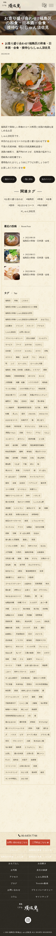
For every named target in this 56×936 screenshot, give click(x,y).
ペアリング (33, 483)
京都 (21, 433)
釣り (32, 464)
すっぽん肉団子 (11, 678)
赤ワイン (21, 439)
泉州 (7, 445)
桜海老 (44, 382)
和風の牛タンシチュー (38, 395)
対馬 (17, 628)
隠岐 (7, 458)
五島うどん (43, 426)
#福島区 (30, 199)
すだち (34, 558)
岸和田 (32, 722)
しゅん (38, 621)
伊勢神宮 (35, 514)
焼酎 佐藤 (20, 382)
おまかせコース (11, 420)
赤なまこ (42, 357)
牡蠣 (7, 414)
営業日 (29, 684)
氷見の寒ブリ (10, 395)
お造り (27, 590)
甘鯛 (14, 533)
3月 (29, 716)
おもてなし (45, 319)
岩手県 (22, 565)
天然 (14, 659)
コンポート (9, 439)
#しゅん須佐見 (28, 211)
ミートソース (10, 766)
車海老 (29, 451)
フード (18, 344)
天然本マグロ (40, 640)
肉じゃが (24, 709)
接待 (7, 483)
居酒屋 (8, 508)
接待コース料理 (39, 678)
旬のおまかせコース (13, 596)
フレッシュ (43, 646)
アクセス (40, 326)
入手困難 (8, 552)
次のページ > (47, 179)
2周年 (30, 728)
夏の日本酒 (18, 753)
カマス (38, 351)
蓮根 (33, 697)
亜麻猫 (8, 376)
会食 (14, 483)
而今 (39, 653)
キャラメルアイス (37, 477)
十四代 (18, 552)
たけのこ (38, 344)
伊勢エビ (17, 590)
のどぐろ (38, 634)
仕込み (36, 533)
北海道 (20, 615)
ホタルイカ (43, 414)
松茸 (41, 571)
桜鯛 (46, 508)
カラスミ (8, 357)
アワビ (38, 433)
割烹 (33, 539)
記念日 (22, 483)
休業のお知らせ (22, 514)
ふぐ (12, 363)
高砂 (32, 401)
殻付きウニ (9, 571)
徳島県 (18, 747)
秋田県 (8, 690)
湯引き (45, 728)
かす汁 (46, 653)
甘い (40, 747)
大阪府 (30, 577)
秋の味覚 (26, 609)
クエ (21, 659)
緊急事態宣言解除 (37, 445)
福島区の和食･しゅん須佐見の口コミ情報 (21, 307)
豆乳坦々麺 (9, 558)
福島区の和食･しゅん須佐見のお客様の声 (21, 319)
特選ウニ (33, 489)
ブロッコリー (18, 741)
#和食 (40, 199)
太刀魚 (37, 407)
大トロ (41, 376)
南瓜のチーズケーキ (13, 521)
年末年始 (19, 684)
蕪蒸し (18, 621)
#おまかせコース (26, 205)
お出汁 (32, 672)
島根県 (34, 709)
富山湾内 (40, 458)
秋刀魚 (36, 609)
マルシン (39, 659)
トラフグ (17, 351)
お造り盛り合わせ (32, 665)
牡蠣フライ (22, 602)
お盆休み (28, 584)
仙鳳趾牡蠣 (9, 602)
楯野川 (8, 401)
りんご (46, 433)
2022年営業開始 (41, 684)
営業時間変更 (19, 376)
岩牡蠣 (15, 458)
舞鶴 (17, 357)
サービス (8, 344)
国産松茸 (8, 621)
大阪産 (8, 426)
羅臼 (42, 628)
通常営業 (22, 722)
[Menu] (51, 5)
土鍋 (28, 741)
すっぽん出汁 (10, 477)
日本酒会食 (25, 678)
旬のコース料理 (24, 502)
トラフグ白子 (33, 382)
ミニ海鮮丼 (9, 407)
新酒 (16, 690)
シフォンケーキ (38, 521)
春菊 (17, 470)
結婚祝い (8, 634)
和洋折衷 (17, 426)
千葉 (25, 464)
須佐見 (46, 621)
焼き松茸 (28, 621)
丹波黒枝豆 (20, 634)
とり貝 (41, 439)
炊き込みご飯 (39, 741)
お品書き (8, 326)
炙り (23, 546)
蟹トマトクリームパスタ (14, 728)
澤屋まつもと (10, 433)
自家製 (33, 760)
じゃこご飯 (23, 703)
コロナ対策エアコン (27, 389)
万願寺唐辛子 (10, 703)
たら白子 (33, 602)
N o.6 (7, 760)
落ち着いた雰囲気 (12, 539)
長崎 (7, 659)
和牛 (28, 495)
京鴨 (46, 351)
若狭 (7, 533)
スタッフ (30, 326)
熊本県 (34, 772)
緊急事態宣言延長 (24, 407)
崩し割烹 (8, 514)
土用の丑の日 (24, 766)
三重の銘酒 (29, 653)
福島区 (8, 300)
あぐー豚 (44, 602)
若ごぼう (40, 420)
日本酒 (8, 351)
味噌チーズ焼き (11, 709)
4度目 (20, 571)
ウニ (33, 357)
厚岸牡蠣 (31, 439)
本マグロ (31, 376)
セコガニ (28, 351)
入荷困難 (8, 382)
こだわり (24, 300)
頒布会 (15, 760)
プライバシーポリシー (14, 338)
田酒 (35, 766)
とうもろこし (30, 747)
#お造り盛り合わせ (13, 199)
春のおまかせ (10, 722)
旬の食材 (8, 747)
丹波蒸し (28, 596)
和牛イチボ (32, 546)
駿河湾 (43, 483)
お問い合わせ (24, 332)
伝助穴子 (24, 420)
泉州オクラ (31, 508)
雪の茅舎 (40, 401)
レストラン (18, 508)
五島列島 (22, 477)
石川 (30, 634)
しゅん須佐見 (10, 332)
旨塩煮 (8, 565)
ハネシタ (36, 495)
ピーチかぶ (22, 489)
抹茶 (26, 521)
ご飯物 (34, 703)
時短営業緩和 (10, 451)
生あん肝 (8, 653)
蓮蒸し (25, 539)
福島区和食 (29, 552)
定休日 (24, 401)
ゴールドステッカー (13, 584)
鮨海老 (29, 640)
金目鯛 (15, 445)
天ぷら (15, 414)
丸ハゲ (18, 653)
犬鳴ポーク (45, 558)
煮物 (40, 697)
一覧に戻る (28, 179)
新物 (26, 558)
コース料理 (9, 489)
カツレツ (16, 609)
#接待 (11, 205)
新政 (45, 370)
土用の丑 (30, 753)
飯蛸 (21, 451)
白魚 (32, 458)
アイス (20, 527)
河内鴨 (45, 609)
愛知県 (8, 464)
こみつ (8, 672)
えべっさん (22, 363)
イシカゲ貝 (31, 646)
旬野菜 (24, 445)
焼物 (19, 558)
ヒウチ (25, 697)
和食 (16, 300)
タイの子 (26, 628)
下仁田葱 (8, 684)
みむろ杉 (24, 779)
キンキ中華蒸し (11, 779)
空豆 (7, 741)
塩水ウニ (8, 646)
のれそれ (32, 414)
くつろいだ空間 (11, 546)
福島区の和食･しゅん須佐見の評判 (18, 313)
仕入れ (43, 546)
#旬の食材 (42, 205)
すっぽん (42, 470)
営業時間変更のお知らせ (14, 716)
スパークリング (11, 772)
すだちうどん (30, 426)
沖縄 (7, 609)
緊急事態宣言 (31, 571)
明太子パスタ (40, 451)
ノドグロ (19, 640)
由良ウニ (21, 577)
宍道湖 (24, 458)
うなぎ (16, 464)
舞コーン (40, 753)
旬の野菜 (44, 703)
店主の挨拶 (30, 338)
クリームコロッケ (12, 697)
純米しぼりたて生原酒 (30, 690)
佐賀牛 (29, 659)
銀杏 (42, 772)
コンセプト (43, 338)
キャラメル (9, 527)
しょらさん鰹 (38, 502)
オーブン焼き (32, 734)
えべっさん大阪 (36, 363)
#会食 (49, 199)
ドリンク (19, 326)
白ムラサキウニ (35, 565)
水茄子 (24, 760)
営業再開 (38, 584)
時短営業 (42, 389)
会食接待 (40, 552)
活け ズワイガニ (40, 590)
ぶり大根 (22, 395)
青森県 (44, 665)
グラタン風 (45, 734)
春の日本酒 (9, 502)
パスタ (13, 734)
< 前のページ (8, 179)
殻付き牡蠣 (39, 527)
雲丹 (23, 414)
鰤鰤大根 (8, 628)
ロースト (8, 665)
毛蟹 (38, 728)
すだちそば (43, 722)
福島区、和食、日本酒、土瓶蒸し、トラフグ (22, 370)
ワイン (29, 433)
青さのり (8, 470)
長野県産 (38, 615)
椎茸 (45, 407)
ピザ (21, 734)
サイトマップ (42, 897)
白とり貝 (24, 772)
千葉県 (18, 665)
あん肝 (25, 357)
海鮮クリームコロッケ (14, 495)
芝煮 (35, 628)
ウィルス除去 (10, 389)
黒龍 (16, 401)
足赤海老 (8, 640)
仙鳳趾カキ (9, 615)
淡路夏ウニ (9, 577)
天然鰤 (29, 615)
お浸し (8, 753)
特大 (47, 584)
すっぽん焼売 (25, 533)
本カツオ (19, 646)
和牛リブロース (20, 672)
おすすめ (28, 344)
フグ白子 (26, 470)
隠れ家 (8, 590)
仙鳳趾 (29, 527)
